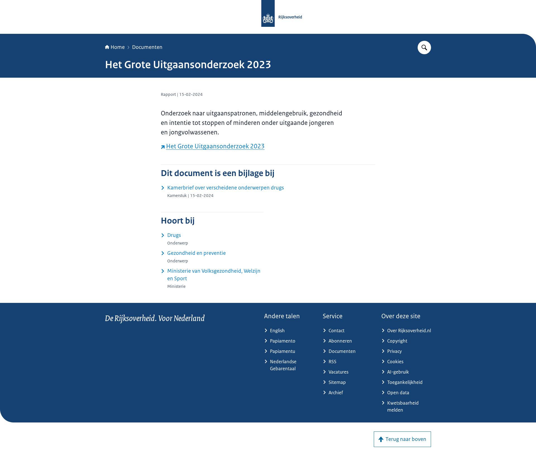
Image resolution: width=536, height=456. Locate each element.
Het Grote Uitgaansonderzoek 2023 (215, 146)
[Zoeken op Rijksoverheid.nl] (424, 47)
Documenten (147, 47)
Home (118, 47)
